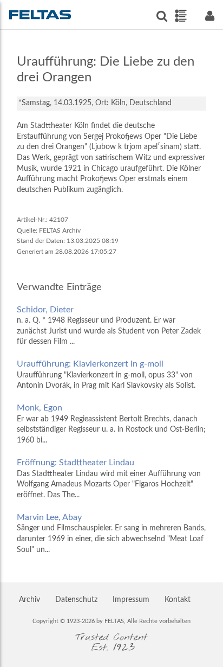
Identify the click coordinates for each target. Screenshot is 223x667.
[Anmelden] (209, 16)
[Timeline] (180, 15)
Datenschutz (76, 600)
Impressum (131, 600)
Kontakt (178, 600)
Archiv (29, 600)
